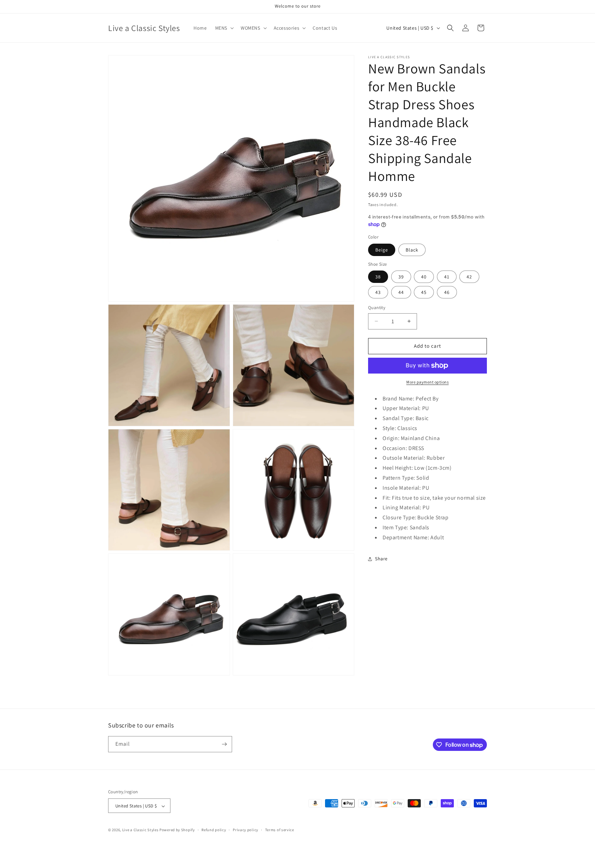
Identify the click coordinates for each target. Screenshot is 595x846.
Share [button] (381, 558)
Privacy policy (245, 829)
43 (378, 292)
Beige (381, 250)
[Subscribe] (224, 744)
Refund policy (213, 829)
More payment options (427, 382)
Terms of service (279, 829)
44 (401, 292)
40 (424, 277)
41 (446, 277)
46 (447, 292)
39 (401, 277)
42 (469, 277)
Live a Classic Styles (140, 830)
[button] (224, 28)
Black (412, 250)
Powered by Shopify (177, 830)
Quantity (376, 307)
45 (424, 292)
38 (378, 277)
